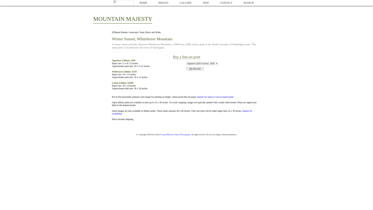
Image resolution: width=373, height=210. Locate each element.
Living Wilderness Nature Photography (175, 134)
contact (226, 2)
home (143, 2)
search (248, 2)
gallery (186, 2)
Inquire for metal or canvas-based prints (215, 97)
